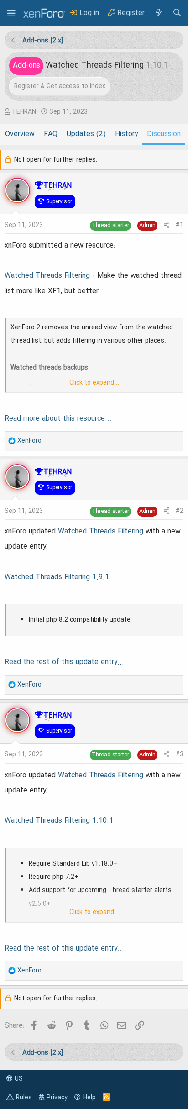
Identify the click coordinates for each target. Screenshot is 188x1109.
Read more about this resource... (58, 418)
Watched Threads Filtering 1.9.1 (57, 577)
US (18, 1079)
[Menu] (11, 13)
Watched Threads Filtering (47, 275)
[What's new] (158, 13)
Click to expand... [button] (94, 383)
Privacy (57, 1098)
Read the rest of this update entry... (64, 662)
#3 (179, 755)
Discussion (164, 134)
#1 (179, 225)
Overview (20, 134)
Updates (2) (86, 134)
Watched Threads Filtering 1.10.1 (59, 820)
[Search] (177, 13)
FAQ (50, 134)
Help (89, 1098)
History (126, 134)
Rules (24, 1098)
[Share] (166, 225)
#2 (179, 511)
